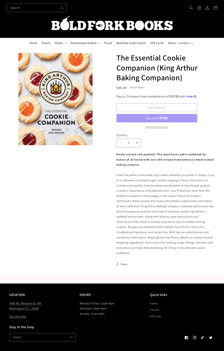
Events (154, 303)
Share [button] (124, 264)
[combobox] (36, 8)
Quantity (122, 135)
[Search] (62, 8)
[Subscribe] (71, 337)
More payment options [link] (157, 126)
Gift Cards (155, 316)
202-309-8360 (17, 317)
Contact (154, 309)
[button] (191, 8)
